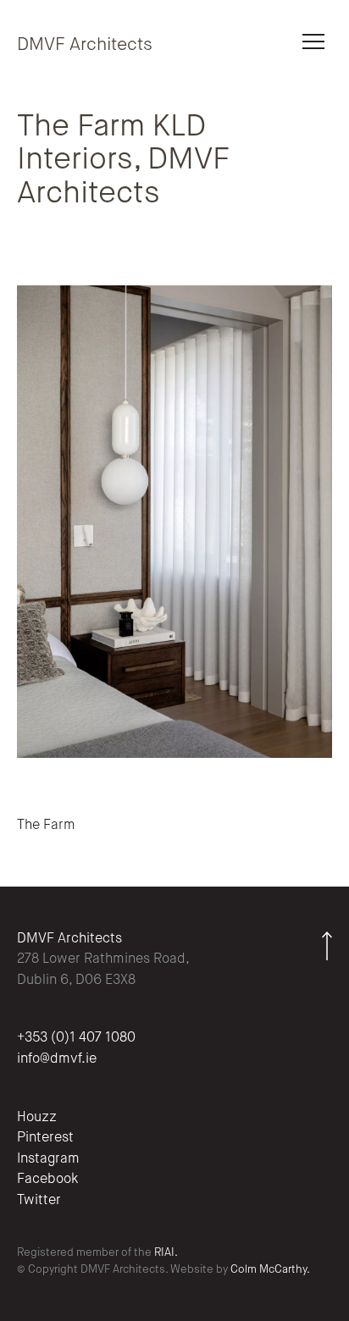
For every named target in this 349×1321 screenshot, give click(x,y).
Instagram (48, 1159)
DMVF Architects (84, 45)
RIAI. (166, 1252)
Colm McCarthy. (270, 1269)
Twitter (39, 1201)
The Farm (46, 825)
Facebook (47, 1179)
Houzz (37, 1118)
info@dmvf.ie (57, 1059)
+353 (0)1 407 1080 (76, 1038)
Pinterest (45, 1138)
